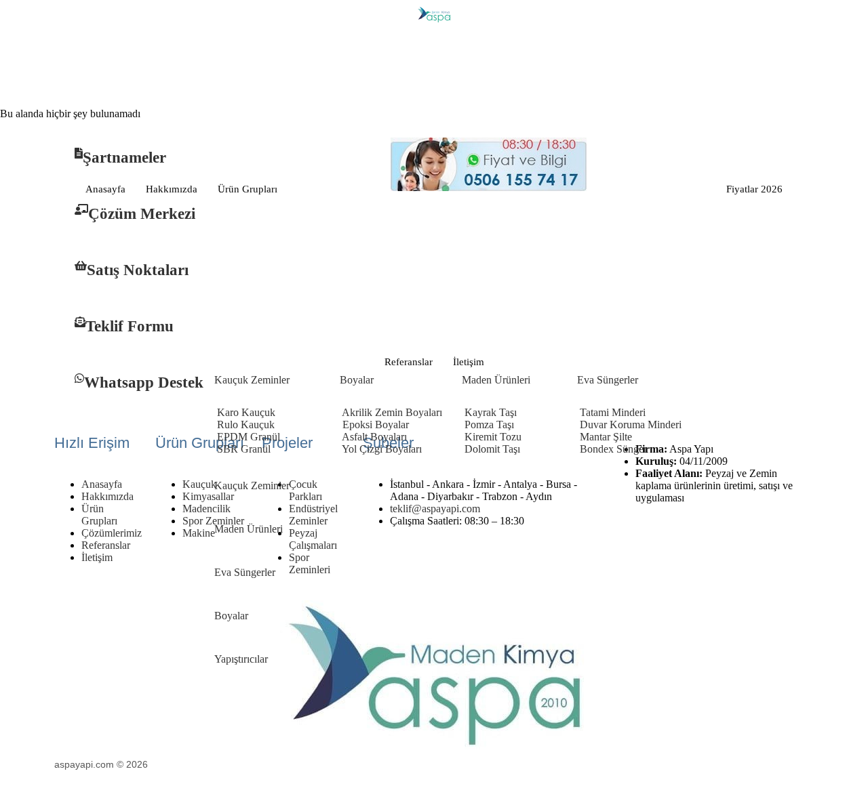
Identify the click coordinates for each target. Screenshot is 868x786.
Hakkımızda (171, 189)
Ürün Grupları (247, 189)
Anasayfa (105, 189)
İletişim (468, 361)
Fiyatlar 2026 (754, 189)
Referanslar (408, 361)
